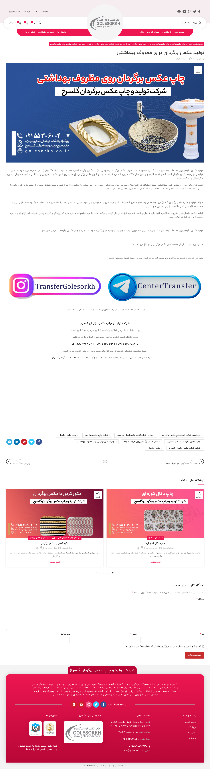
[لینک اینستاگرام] (189, 11)
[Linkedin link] (17, 442)
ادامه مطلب (155, 562)
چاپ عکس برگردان (177, 44)
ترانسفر (77, 537)
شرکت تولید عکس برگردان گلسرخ (184, 448)
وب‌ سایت (65, 634)
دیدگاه (200, 599)
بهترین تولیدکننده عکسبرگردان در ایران (135, 435)
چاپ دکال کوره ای (155, 537)
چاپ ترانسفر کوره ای (194, 44)
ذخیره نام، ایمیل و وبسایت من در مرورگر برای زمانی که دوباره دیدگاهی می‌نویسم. (163, 646)
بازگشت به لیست (105, 461)
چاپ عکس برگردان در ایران (158, 44)
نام (202, 634)
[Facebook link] (199, 11)
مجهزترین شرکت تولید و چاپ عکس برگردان (67, 44)
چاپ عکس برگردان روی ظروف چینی (183, 441)
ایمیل (133, 634)
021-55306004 (127, 344)
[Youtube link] (184, 11)
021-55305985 (106, 344)
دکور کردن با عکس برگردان (39, 537)
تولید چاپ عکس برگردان (96, 435)
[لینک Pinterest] (179, 11)
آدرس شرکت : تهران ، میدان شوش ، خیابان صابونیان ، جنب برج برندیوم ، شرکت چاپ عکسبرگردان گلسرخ (105, 357)
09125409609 (90, 765)
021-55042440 (81, 344)
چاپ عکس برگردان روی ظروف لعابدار (140, 441)
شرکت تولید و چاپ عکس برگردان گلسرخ (105, 323)
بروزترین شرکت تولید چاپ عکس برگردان (181, 435)
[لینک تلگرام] (9, 442)
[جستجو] (40, 23)
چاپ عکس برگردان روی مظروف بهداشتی (95, 441)
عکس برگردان (153, 448)
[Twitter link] (194, 11)
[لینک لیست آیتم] (174, 722)
